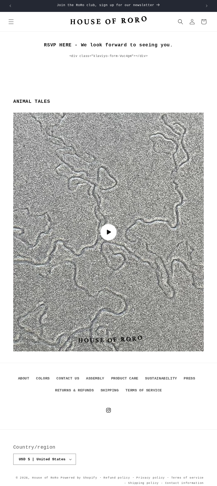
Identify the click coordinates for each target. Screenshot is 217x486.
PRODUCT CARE (124, 378)
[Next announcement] (207, 6)
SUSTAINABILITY (161, 378)
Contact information (184, 483)
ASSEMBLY (95, 378)
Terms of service (187, 477)
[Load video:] (108, 232)
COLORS (43, 378)
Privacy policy (150, 477)
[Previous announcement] (10, 6)
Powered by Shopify (79, 477)
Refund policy (116, 477)
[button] (11, 22)
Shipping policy (143, 483)
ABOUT (23, 378)
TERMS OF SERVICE (143, 390)
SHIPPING (110, 390)
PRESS (189, 378)
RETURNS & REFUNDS (74, 390)
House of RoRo (45, 477)
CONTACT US (67, 378)
